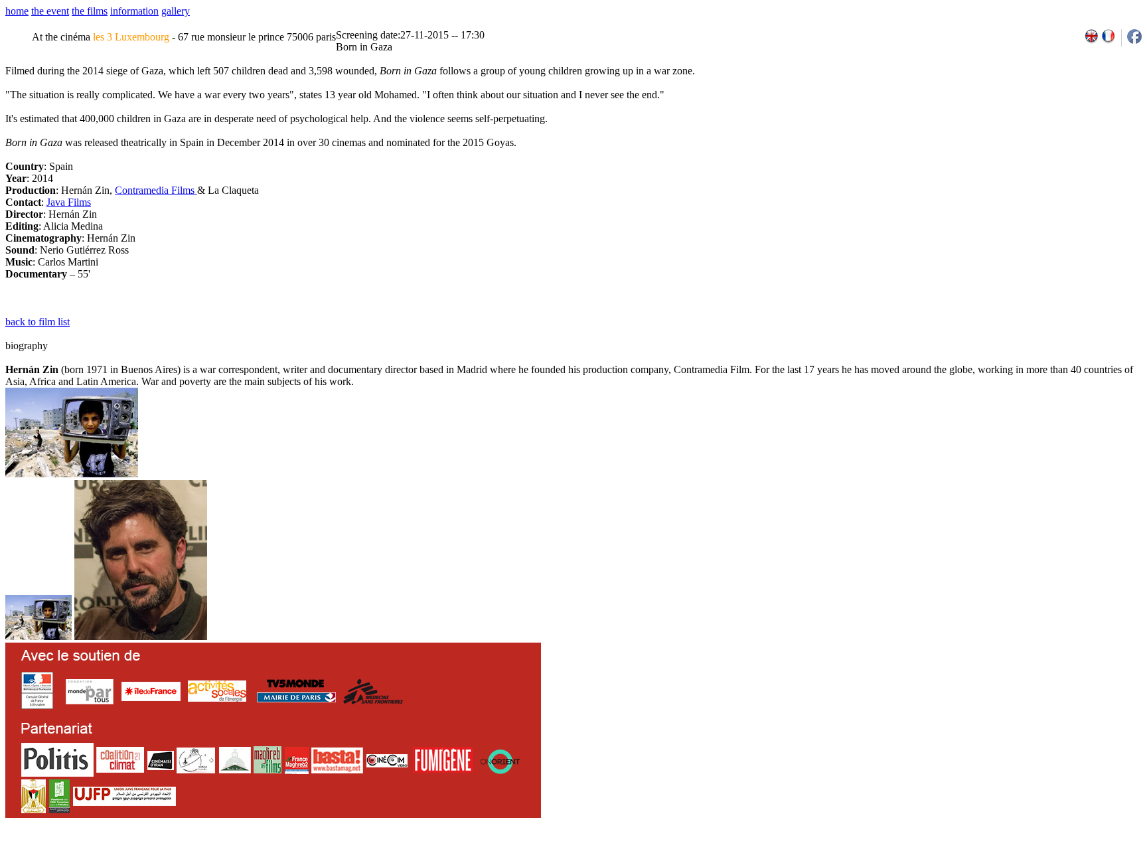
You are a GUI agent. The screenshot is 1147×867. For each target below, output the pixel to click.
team (240, 862)
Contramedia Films (156, 190)
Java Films (68, 202)
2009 (987, 862)
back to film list (37, 321)
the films (90, 11)
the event (50, 11)
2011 (1017, 862)
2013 (1045, 862)
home (17, 11)
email (108, 862)
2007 (958, 862)
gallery (175, 11)
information (134, 11)
